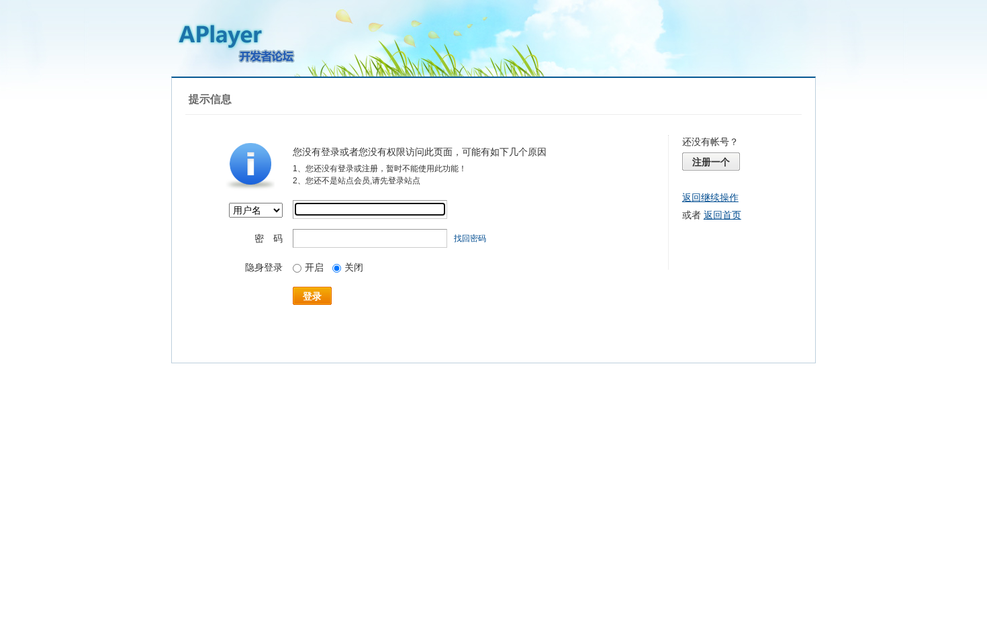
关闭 (353, 267)
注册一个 (711, 161)
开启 (314, 267)
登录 (312, 296)
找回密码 (470, 238)
